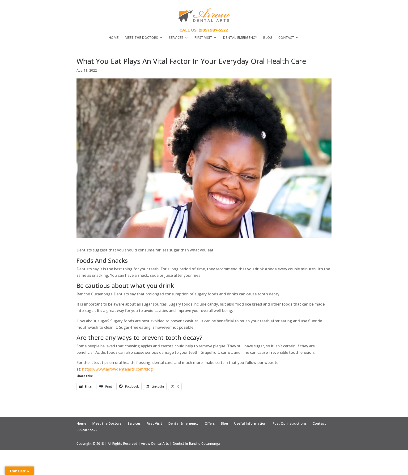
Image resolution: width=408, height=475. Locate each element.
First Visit (203, 38)
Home (114, 38)
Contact (286, 38)
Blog (267, 38)
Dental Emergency (240, 38)
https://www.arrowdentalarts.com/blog (117, 369)
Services (176, 38)
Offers (210, 423)
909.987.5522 (86, 430)
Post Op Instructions (289, 423)
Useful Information (250, 423)
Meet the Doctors (141, 38)
